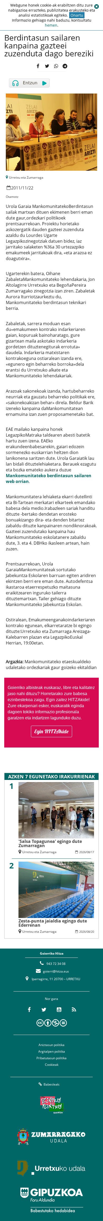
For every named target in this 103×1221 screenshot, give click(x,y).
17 (92, 852)
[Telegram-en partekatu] (64, 66)
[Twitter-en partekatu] (46, 66)
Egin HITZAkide (51, 731)
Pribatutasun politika (51, 1058)
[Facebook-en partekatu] (37, 66)
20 (92, 932)
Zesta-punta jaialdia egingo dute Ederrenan (52, 923)
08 (88, 852)
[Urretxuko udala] (51, 1168)
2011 (16, 188)
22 (31, 188)
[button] (96, 7)
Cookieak (51, 1064)
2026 (82, 852)
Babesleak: (52, 1084)
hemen (51, 25)
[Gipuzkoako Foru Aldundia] (51, 1200)
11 (24, 188)
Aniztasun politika (51, 1045)
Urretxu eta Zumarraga (26, 177)
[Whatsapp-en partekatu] (55, 66)
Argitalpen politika (51, 1051)
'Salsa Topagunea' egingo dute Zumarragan (50, 843)
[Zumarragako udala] (51, 1137)
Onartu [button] (77, 15)
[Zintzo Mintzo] (52, 1105)
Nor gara (51, 999)
